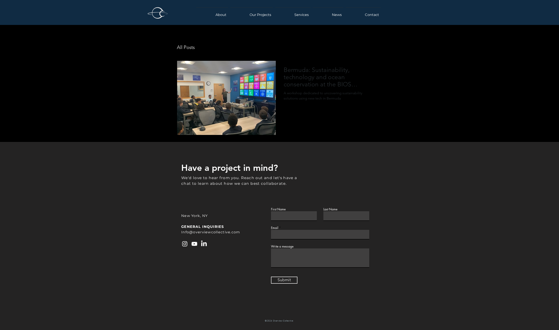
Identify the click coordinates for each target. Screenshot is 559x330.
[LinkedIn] (203, 243)
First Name (278, 209)
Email (274, 227)
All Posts (186, 47)
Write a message (282, 246)
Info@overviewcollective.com (210, 232)
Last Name (330, 209)
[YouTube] (194, 243)
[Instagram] (184, 243)
